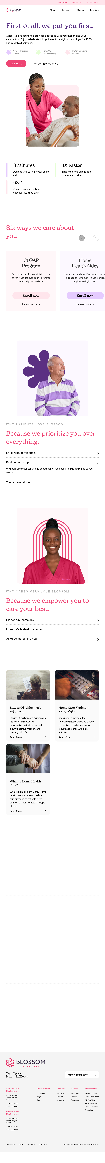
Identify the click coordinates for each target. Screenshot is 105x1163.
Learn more (29, 304)
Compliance (43, 1144)
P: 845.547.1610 (12, 1127)
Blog (38, 1100)
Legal (21, 1144)
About (52, 10)
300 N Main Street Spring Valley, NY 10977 (12, 1121)
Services (65, 10)
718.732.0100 (91, 3)
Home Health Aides (92, 1097)
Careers (80, 10)
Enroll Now (75, 3)
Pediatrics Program (91, 1103)
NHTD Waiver (90, 1100)
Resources (75, 1100)
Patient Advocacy (91, 1107)
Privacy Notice (10, 1144)
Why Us (39, 1097)
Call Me (14, 63)
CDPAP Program (91, 1093)
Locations (94, 10)
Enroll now (31, 295)
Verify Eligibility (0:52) (45, 63)
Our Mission (41, 1093)
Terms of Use (31, 1144)
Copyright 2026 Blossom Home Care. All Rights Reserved (81, 1144)
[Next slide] (96, 238)
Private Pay (89, 1110)
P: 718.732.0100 (12, 1104)
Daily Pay (74, 1097)
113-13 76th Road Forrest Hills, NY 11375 (12, 1098)
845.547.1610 (75, 969)
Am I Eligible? (62, 3)
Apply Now (75, 1093)
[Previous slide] (82, 238)
